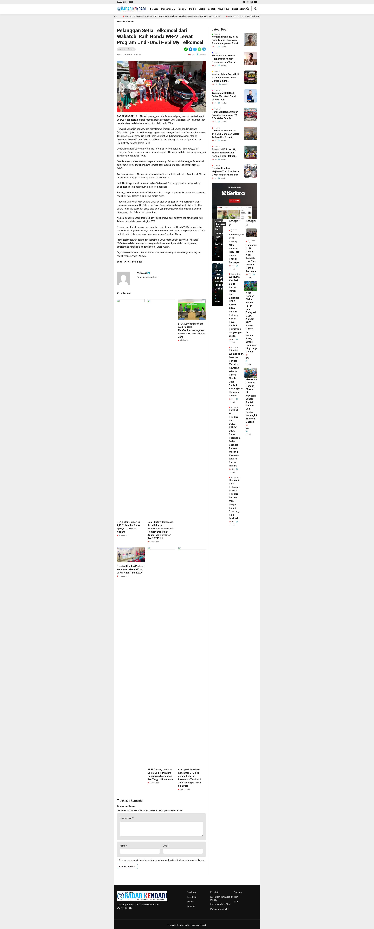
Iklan (236, 897)
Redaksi (214, 892)
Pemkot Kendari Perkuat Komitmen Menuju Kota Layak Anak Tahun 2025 (130, 569)
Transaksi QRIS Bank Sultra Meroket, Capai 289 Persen (248, 16)
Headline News (239, 9)
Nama (123, 846)
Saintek (211, 9)
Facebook (191, 892)
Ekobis (202, 9)
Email (166, 846)
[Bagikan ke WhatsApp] (199, 49)
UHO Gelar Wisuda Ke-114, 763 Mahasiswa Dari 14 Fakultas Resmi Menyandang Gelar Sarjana (225, 134)
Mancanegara (168, 9)
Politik (192, 9)
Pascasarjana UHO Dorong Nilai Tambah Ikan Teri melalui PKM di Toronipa (236, 248)
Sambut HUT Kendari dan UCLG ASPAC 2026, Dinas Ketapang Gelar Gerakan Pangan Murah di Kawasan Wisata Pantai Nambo (234, 438)
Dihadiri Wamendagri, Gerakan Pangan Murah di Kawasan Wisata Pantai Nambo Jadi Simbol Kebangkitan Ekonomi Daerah (253, 399)
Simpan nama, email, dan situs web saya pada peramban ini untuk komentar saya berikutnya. (162, 860)
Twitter (190, 901)
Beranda (154, 9)
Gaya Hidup (223, 9)
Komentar (127, 818)
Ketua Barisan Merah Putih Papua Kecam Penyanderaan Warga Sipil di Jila (224, 59)
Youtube (191, 906)
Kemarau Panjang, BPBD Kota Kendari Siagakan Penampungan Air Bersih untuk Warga (225, 40)
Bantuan (238, 892)
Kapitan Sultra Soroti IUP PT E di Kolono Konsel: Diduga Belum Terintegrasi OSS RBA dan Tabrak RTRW (165, 16)
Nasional (182, 9)
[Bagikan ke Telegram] (204, 49)
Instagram (191, 897)
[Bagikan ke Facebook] (190, 49)
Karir (236, 901)
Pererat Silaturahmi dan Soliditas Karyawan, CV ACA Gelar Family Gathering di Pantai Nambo (225, 115)
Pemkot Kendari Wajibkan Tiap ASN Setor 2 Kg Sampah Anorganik (225, 171)
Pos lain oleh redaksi (147, 277)
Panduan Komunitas (219, 909)
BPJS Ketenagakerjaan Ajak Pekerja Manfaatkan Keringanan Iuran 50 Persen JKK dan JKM (191, 330)
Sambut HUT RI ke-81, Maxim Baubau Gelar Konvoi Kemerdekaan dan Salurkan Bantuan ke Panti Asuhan (225, 153)
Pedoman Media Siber (220, 904)
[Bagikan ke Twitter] (195, 49)
